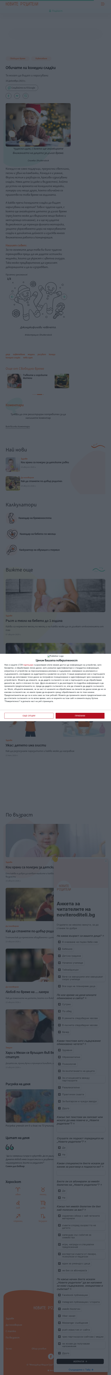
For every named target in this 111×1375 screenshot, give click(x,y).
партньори (28, 665)
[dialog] (55, 687)
